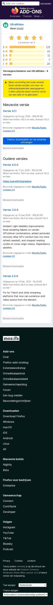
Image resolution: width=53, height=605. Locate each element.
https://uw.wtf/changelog (17, 181)
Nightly (7, 464)
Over (6, 357)
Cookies (19, 560)
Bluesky (8, 543)
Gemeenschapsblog (15, 384)
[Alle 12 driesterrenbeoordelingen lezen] (26, 55)
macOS (7, 427)
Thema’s (27, 16)
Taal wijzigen (9, 585)
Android (8, 438)
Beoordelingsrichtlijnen (17, 400)
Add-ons (8, 351)
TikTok (7, 538)
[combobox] (20, 3)
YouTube (8, 532)
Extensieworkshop (14, 367)
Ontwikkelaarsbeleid (15, 378)
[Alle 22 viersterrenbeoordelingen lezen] (26, 51)
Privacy (6, 560)
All (4, 449)
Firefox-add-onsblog (15, 362)
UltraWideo (17, 24)
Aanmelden (45, 3)
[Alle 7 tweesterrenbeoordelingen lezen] (26, 59)
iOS (5, 432)
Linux (6, 443)
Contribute (9, 506)
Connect (8, 500)
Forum (7, 389)
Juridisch (31, 560)
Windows (8, 421)
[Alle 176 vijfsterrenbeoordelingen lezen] (26, 47)
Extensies (15, 16)
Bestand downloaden (13, 148)
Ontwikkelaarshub (14, 373)
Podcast (8, 549)
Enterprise (9, 485)
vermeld (21, 566)
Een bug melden (13, 395)
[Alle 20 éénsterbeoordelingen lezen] (26, 63)
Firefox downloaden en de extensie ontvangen (26, 141)
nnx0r (20, 28)
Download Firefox (14, 416)
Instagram (9, 527)
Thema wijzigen (10, 590)
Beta (6, 470)
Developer (9, 511)
